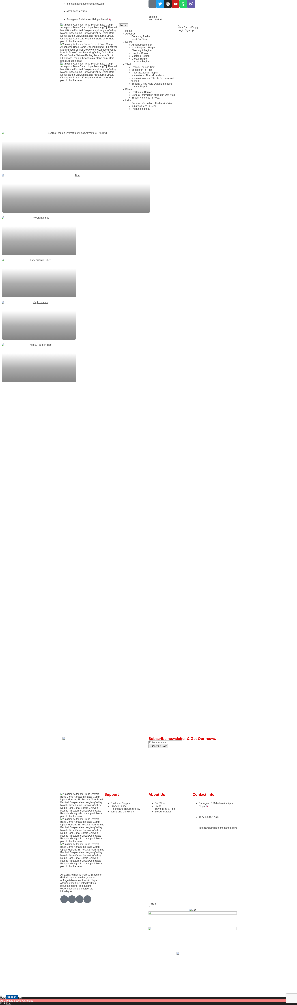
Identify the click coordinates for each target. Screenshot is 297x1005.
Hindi (159, 19)
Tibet (128, 64)
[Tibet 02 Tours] (148, 193)
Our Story (160, 803)
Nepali (152, 19)
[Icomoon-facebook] (72, 899)
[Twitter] (160, 4)
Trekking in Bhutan (141, 92)
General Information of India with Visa (151, 103)
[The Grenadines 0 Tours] (148, 236)
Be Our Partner (163, 811)
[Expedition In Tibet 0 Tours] (148, 278)
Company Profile (140, 36)
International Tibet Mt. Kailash (147, 75)
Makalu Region (139, 58)
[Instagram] (168, 4)
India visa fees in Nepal (144, 106)
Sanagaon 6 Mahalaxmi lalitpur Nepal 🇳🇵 (89, 19)
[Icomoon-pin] (87, 899)
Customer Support (121, 803)
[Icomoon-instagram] (80, 899)
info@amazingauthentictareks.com (85, 3)
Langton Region (140, 53)
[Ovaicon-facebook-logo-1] (152, 4)
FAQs (158, 806)
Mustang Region (140, 56)
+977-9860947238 (77, 11)
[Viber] (191, 4)
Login (181, 30)
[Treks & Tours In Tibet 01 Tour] (148, 363)
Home (128, 31)
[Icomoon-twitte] (64, 899)
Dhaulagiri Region (141, 50)
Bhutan (129, 89)
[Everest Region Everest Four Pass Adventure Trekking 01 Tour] (148, 151)
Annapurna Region (141, 44)
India (128, 100)
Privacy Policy (118, 806)
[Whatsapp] (183, 4)
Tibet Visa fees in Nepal (144, 72)
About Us (130, 33)
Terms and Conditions (123, 811)
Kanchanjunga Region (143, 47)
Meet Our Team (139, 39)
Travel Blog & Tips (165, 808)
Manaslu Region (140, 61)
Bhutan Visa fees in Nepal (145, 97)
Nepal (128, 42)
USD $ (152, 904)
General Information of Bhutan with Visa (153, 95)
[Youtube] (175, 4)
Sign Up (189, 30)
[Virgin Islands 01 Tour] (148, 320)
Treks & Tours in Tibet (143, 67)
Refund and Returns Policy (125, 808)
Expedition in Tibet (141, 70)
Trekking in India (140, 108)
